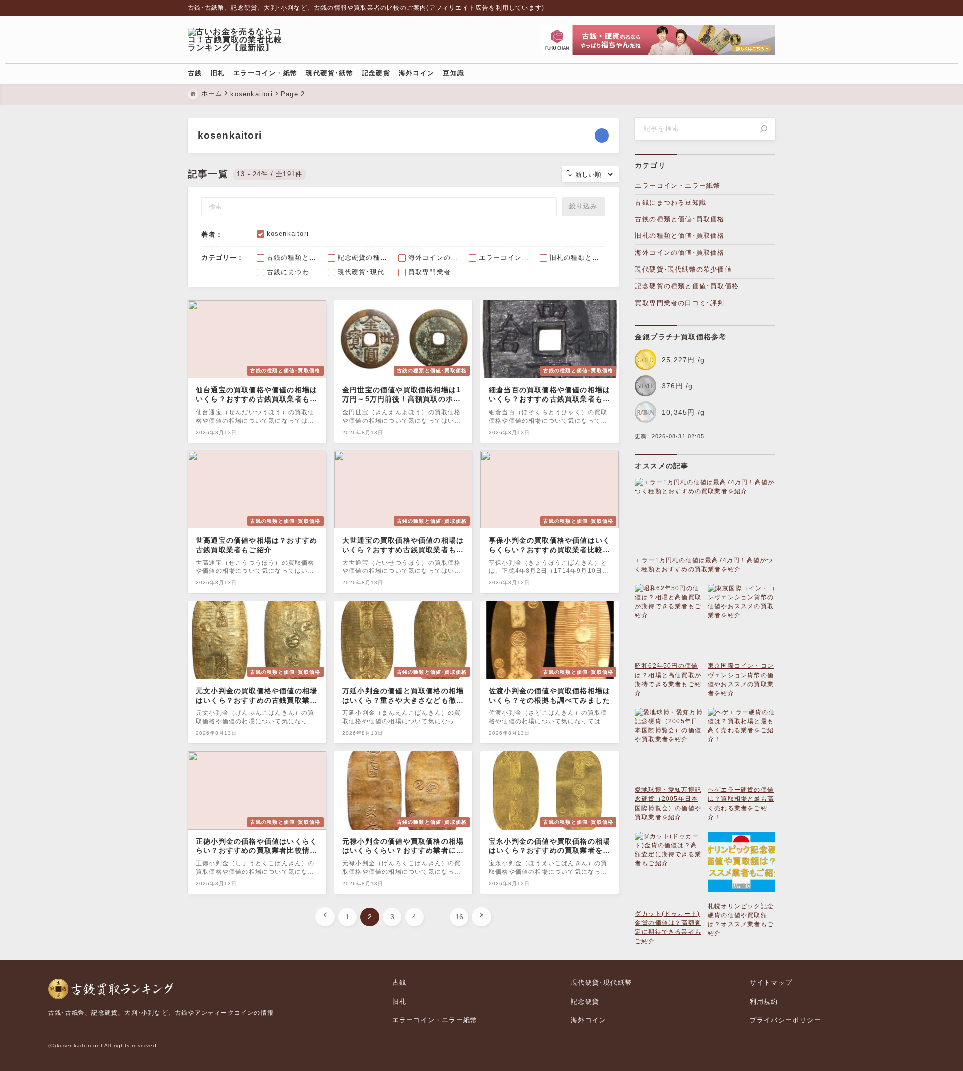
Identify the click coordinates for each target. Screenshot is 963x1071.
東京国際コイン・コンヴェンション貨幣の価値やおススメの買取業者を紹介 (741, 679)
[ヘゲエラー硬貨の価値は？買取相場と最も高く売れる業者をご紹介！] (741, 746)
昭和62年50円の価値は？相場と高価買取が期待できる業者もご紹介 (668, 679)
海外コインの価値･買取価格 (680, 252)
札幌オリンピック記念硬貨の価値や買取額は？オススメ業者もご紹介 (741, 920)
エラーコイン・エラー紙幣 (677, 185)
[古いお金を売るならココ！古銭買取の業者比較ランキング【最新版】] (239, 39)
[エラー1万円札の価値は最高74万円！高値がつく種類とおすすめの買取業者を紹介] (705, 517)
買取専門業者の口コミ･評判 (680, 303)
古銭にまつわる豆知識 (670, 202)
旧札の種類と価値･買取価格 (680, 235)
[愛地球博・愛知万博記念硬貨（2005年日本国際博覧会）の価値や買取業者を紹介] (669, 746)
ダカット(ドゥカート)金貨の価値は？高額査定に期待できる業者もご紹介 (668, 927)
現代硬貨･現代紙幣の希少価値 (683, 269)
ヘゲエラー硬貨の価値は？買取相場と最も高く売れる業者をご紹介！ (741, 803)
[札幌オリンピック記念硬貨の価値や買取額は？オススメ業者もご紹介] (741, 867)
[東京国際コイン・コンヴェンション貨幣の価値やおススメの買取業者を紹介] (741, 622)
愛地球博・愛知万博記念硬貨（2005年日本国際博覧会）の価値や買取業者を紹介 (668, 803)
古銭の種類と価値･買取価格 (680, 219)
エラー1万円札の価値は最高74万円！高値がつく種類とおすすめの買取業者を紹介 (704, 565)
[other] (602, 135)
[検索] (763, 129)
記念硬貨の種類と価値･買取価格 (687, 286)
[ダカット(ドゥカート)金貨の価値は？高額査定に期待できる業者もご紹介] (669, 870)
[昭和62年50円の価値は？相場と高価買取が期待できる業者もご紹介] (669, 622)
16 (459, 917)
